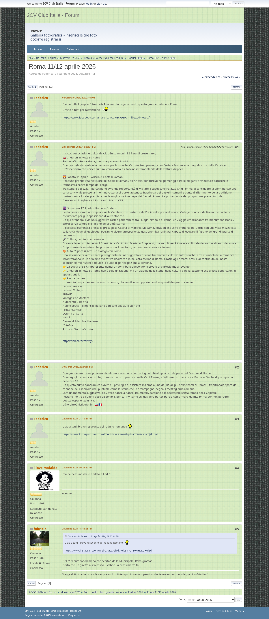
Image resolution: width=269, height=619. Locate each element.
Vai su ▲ (239, 611)
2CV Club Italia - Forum (53, 15)
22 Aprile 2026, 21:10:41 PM (77, 418)
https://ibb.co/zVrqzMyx (78, 341)
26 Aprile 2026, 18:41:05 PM (77, 528)
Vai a (182, 599)
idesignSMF (76, 611)
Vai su (31, 583)
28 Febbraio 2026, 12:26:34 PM (79, 146)
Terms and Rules (223, 611)
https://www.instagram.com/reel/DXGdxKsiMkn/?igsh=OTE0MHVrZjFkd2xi (110, 434)
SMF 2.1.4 (30, 611)
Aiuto (209, 611)
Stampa (236, 87)
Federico (41, 98)
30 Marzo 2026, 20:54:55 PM (77, 366)
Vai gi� (32, 86)
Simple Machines (59, 611)
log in (89, 3)
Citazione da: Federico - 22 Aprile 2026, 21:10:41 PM (93, 536)
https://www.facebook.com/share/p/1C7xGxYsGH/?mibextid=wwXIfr (107, 117)
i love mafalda (45, 467)
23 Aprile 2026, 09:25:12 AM (77, 467)
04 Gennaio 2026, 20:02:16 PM (78, 97)
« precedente (211, 77)
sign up (101, 3)
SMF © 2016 (43, 611)
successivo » (231, 77)
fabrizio (40, 529)
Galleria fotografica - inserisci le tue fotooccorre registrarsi (63, 37)
